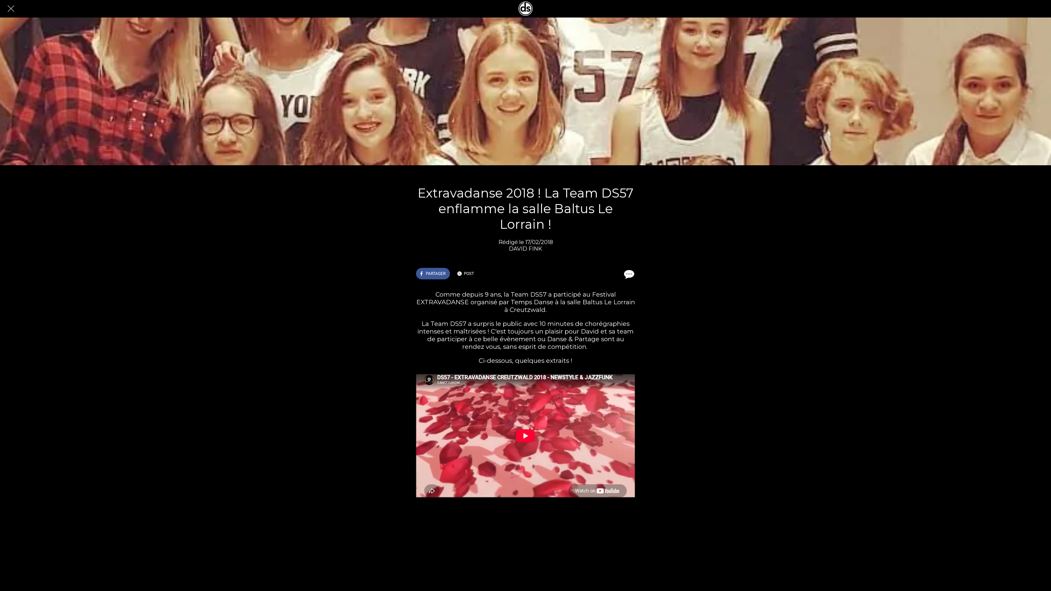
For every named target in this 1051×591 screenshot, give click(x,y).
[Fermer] (11, 8)
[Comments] (628, 274)
